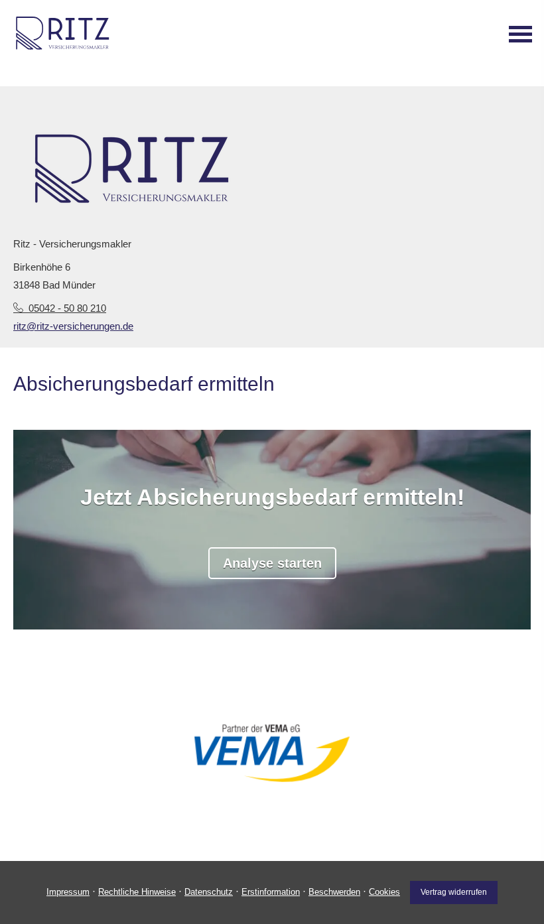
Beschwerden (334, 892)
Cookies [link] (384, 892)
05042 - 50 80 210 (67, 308)
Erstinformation (270, 892)
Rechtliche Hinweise (137, 892)
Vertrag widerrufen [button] (454, 892)
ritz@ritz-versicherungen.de (73, 326)
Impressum (68, 892)
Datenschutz (208, 892)
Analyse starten (272, 563)
